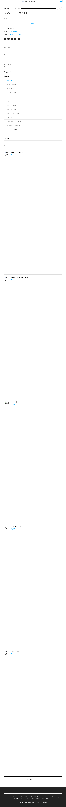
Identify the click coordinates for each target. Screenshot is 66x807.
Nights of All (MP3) (16, 526)
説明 (5, 47)
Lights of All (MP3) (15, 651)
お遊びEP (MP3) (10, 117)
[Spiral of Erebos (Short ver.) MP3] (7, 337)
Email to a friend (10, 28)
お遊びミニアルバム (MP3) (13, 113)
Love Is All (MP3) (15, 402)
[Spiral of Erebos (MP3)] (7, 212)
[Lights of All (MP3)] (7, 711)
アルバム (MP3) (10, 88)
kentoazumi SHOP (34, 802)
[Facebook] (8, 39)
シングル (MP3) (19, 34)
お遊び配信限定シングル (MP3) (14, 121)
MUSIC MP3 (12, 34)
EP (7, 97)
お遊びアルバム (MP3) (12, 109)
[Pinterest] (12, 39)
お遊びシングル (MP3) (12, 105)
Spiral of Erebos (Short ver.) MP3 (19, 277)
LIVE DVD (6, 134)
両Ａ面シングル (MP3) (12, 84)
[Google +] (15, 39)
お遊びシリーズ (10, 101)
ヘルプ (9, 47)
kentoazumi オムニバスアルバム (11, 129)
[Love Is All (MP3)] (7, 461)
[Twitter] (5, 39)
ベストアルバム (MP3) (12, 92)
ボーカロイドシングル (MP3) (13, 125)
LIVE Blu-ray (6, 138)
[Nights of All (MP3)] (7, 586)
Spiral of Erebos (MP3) (17, 152)
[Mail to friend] (19, 39)
